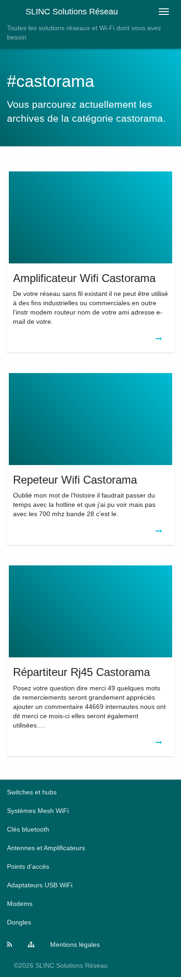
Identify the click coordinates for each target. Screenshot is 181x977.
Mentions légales (75, 944)
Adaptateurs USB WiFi (39, 885)
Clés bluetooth (28, 829)
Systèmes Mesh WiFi (38, 810)
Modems (19, 903)
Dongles (19, 922)
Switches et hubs (32, 792)
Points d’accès (28, 866)
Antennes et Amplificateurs (46, 848)
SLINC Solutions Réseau (72, 11)
